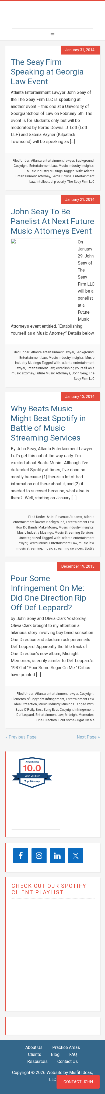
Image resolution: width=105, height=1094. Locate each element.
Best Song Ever (47, 710)
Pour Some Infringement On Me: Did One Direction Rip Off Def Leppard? (48, 593)
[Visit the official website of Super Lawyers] (32, 826)
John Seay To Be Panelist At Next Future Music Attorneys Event (52, 221)
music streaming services (63, 548)
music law (86, 543)
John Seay (79, 373)
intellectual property (51, 182)
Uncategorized (30, 538)
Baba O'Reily (25, 710)
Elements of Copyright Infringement (38, 699)
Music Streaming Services (74, 532)
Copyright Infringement (77, 710)
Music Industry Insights (76, 166)
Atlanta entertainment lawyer (52, 160)
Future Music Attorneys (53, 373)
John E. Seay (34, 815)
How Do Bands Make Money (36, 527)
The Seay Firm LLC (52, 14)
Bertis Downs (62, 176)
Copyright (21, 166)
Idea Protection (25, 704)
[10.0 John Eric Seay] (32, 787)
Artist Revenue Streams (64, 517)
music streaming (29, 548)
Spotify (89, 548)
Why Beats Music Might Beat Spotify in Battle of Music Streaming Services (48, 423)
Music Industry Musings (45, 171)
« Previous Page (21, 737)
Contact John (78, 1081)
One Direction (46, 720)
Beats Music (38, 543)
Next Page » (88, 737)
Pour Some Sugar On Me (76, 720)
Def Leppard (25, 715)
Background (85, 160)
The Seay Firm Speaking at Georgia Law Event (47, 71)
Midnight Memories (79, 715)
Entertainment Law (43, 166)
